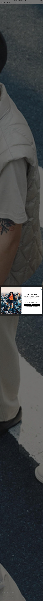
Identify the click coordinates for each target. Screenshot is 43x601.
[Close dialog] (41, 289)
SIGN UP (32, 304)
